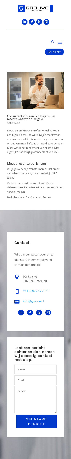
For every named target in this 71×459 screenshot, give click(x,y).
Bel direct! (54, 52)
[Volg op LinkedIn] (24, 22)
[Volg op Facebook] (32, 22)
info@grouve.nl (33, 301)
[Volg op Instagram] (46, 22)
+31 (36, 291)
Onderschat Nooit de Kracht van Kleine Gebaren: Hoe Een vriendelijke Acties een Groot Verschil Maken (35, 187)
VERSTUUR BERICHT (36, 421)
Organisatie (14, 122)
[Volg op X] (39, 22)
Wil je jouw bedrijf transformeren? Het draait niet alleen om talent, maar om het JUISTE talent (33, 173)
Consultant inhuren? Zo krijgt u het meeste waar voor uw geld (31, 117)
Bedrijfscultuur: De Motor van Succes (29, 197)
